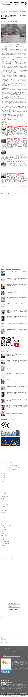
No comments (15, 21)
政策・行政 (3, 485)
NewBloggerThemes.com (14, 696)
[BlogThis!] (2, 122)
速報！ (2, 539)
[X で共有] (4, 122)
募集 (2, 500)
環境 (2, 537)
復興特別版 (3, 487)
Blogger (14, 651)
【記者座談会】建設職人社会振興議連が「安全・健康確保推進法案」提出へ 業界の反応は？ (17, 127)
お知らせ (2, 533)
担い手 (2, 506)
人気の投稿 (4, 269)
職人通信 (2, 531)
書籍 (2, 502)
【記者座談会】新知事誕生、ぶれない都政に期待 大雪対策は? (14, 16)
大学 (2, 508)
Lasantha (15, 695)
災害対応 (2, 521)
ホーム (14, 186)
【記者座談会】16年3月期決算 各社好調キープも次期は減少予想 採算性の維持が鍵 (17, 150)
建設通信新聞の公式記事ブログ (13, 693)
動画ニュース (3, 554)
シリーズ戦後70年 (4, 543)
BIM (1, 498)
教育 (2, 488)
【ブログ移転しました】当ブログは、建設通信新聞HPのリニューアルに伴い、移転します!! (16, 279)
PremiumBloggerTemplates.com (22, 695)
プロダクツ (3, 490)
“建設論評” (3, 535)
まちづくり (3, 520)
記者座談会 (6, 11)
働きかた (2, 510)
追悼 (2, 549)
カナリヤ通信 (3, 551)
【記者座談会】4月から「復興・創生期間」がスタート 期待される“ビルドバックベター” (17, 162)
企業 (2, 475)
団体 (2, 479)
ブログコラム (3, 518)
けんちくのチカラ (4, 527)
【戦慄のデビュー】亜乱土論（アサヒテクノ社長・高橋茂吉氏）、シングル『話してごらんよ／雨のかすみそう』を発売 (16, 311)
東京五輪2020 (3, 529)
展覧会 (2, 545)
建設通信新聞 (9, 682)
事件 (2, 547)
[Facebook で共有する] (5, 122)
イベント (2, 481)
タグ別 (9, 269)
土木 (2, 483)
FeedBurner (15, 469)
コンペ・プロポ (4, 514)
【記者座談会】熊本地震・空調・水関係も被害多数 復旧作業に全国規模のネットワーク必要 (17, 174)
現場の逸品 (3, 516)
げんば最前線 (3, 496)
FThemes (5, 695)
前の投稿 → (24, 186)
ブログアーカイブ (16, 269)
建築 (2, 477)
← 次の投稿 (3, 186)
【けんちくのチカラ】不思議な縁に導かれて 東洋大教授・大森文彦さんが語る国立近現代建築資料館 (16, 412)
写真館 (2, 553)
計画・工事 (3, 494)
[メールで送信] (1, 122)
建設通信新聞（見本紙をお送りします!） (8, 119)
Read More (10, 135)
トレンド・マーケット (5, 525)
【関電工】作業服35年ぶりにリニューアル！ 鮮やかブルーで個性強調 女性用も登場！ (16, 292)
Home (2, 11)
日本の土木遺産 (4, 541)
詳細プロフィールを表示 (5, 690)
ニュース (2, 492)
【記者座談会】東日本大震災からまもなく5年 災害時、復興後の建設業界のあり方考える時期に (17, 139)
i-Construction (3, 523)
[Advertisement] (14, 7)
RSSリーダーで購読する (5, 642)
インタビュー (3, 504)
